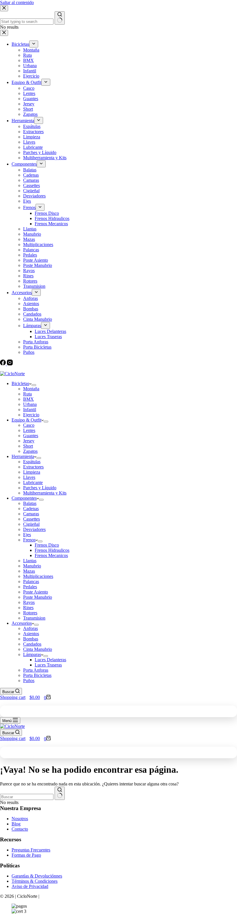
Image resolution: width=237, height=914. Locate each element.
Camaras (31, 513)
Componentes (24, 498)
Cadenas (31, 508)
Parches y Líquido (39, 487)
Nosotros (20, 818)
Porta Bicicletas (37, 675)
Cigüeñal (31, 524)
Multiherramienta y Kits (44, 492)
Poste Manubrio (37, 597)
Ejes (27, 534)
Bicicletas (20, 383)
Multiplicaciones (38, 576)
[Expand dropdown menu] (34, 385)
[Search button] (60, 793)
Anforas (30, 628)
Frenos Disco (47, 545)
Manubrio (32, 565)
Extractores (33, 466)
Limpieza (31, 472)
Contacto (20, 829)
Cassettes (31, 518)
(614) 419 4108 (76, 369)
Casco (28, 425)
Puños (28, 680)
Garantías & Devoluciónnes (37, 875)
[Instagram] (10, 363)
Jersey (28, 440)
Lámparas (32, 654)
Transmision (34, 618)
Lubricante (33, 482)
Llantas (29, 560)
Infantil (29, 409)
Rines (28, 607)
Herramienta (23, 456)
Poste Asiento (35, 591)
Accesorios (22, 623)
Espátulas (31, 461)
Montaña (31, 388)
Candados (32, 644)
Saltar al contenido (17, 2)
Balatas (29, 503)
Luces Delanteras (50, 659)
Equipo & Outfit (26, 419)
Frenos (29, 539)
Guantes (30, 435)
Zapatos (30, 451)
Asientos (31, 633)
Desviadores (34, 529)
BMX (28, 399)
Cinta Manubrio (37, 649)
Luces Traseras (48, 664)
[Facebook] (3, 363)
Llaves (29, 477)
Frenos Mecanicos (51, 555)
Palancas (31, 581)
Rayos (29, 602)
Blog (16, 823)
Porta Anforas (35, 670)
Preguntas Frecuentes (31, 849)
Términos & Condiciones (35, 881)
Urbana (30, 404)
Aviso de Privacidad (30, 886)
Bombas (30, 638)
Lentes (29, 430)
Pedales (30, 586)
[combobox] (26, 797)
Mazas (29, 571)
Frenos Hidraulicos (52, 550)
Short (28, 446)
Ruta (27, 393)
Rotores (30, 612)
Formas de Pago (26, 855)
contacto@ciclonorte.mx (26, 369)
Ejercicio (31, 414)
